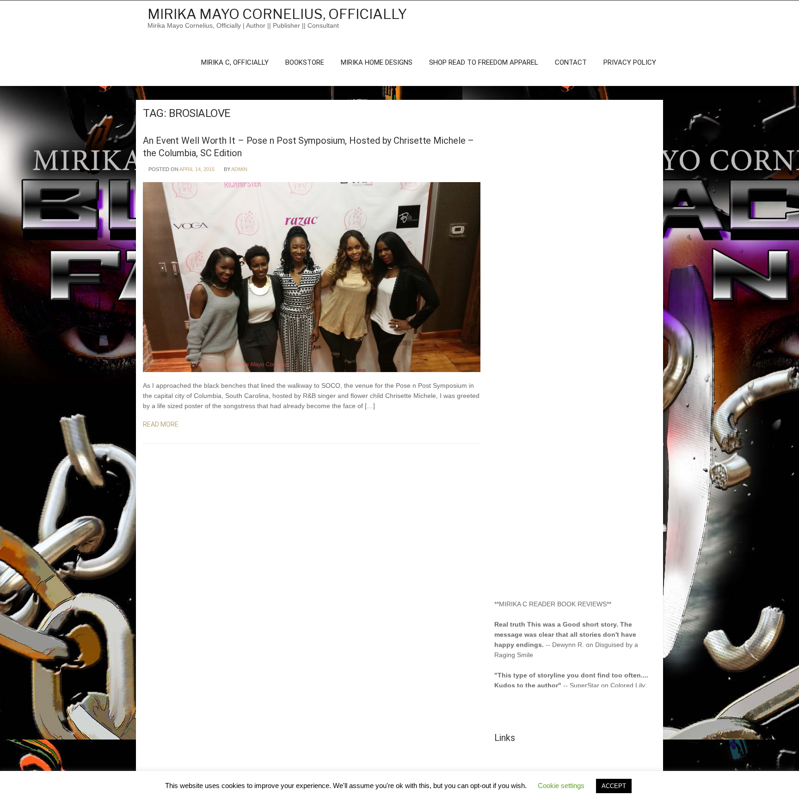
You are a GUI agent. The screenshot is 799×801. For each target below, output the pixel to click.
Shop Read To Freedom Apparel (483, 62)
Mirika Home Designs (376, 62)
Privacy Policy (629, 62)
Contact (571, 62)
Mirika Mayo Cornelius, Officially (277, 14)
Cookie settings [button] (561, 785)
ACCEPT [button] (614, 786)
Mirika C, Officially (235, 62)
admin (239, 169)
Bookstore (304, 62)
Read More (161, 424)
